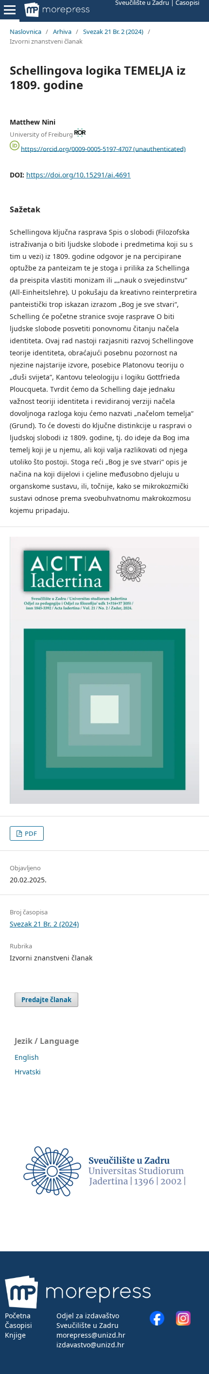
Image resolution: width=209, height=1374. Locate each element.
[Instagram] (183, 1322)
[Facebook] (162, 1322)
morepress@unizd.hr (90, 1335)
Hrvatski (28, 1071)
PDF (30, 833)
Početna (18, 1315)
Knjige (15, 1335)
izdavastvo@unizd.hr (90, 1344)
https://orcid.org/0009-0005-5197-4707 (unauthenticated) (103, 148)
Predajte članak (46, 999)
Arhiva (62, 31)
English (27, 1057)
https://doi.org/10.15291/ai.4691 (78, 174)
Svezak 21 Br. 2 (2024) (113, 31)
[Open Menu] (9, 9)
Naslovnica (25, 31)
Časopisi (18, 1325)
